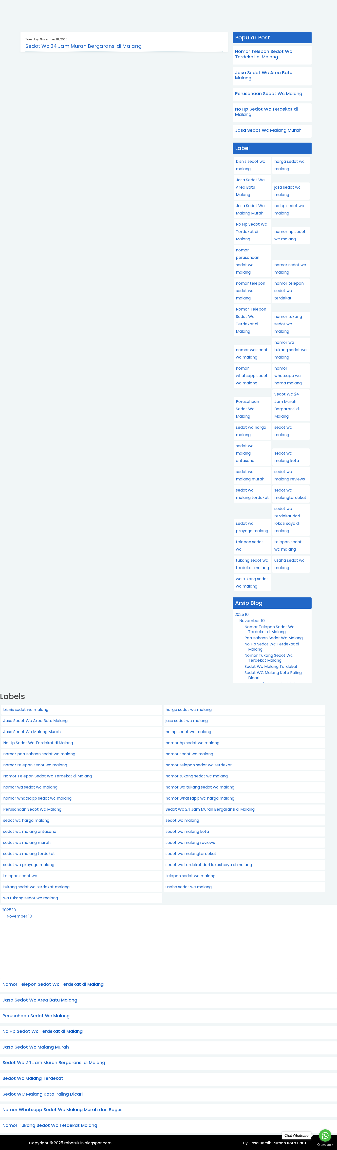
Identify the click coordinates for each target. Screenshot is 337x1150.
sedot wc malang (182, 820)
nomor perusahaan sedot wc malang (39, 754)
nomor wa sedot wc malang (30, 787)
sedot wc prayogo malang (28, 865)
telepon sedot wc (20, 876)
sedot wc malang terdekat (29, 853)
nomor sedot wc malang (189, 754)
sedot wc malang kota (187, 831)
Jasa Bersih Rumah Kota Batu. (277, 1143)
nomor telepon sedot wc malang (250, 290)
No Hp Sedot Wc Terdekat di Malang (266, 111)
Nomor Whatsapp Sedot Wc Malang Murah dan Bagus (62, 1109)
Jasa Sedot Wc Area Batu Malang (263, 75)
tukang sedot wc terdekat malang (36, 887)
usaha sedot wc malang (189, 887)
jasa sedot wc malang (187, 720)
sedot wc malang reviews (190, 842)
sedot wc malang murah (27, 842)
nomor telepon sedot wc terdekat (289, 290)
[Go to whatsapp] (325, 1135)
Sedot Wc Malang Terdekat (271, 666)
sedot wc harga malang (26, 820)
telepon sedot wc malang (190, 876)
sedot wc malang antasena (245, 453)
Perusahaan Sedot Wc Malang (268, 93)
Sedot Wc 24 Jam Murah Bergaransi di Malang (83, 46)
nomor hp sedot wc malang (192, 743)
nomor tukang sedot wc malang (288, 324)
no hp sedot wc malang (188, 732)
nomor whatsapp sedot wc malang (252, 375)
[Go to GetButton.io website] (325, 1145)
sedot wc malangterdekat (191, 853)
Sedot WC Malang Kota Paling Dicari (273, 675)
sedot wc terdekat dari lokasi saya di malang (209, 865)
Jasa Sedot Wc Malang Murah (268, 130)
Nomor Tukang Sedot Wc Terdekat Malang (268, 658)
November (252, 621)
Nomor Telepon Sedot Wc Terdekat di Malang (263, 54)
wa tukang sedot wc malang (30, 898)
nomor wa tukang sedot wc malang (290, 350)
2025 (242, 614)
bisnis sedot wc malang (25, 709)
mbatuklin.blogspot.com (88, 1143)
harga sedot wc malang (189, 709)
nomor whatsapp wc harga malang (288, 375)
